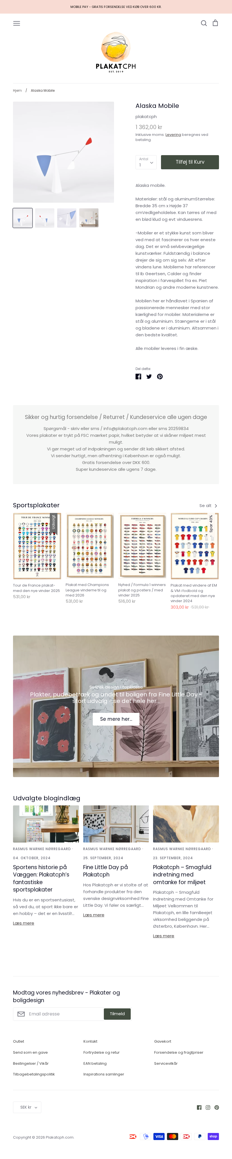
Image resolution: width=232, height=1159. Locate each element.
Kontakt (90, 1041)
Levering (173, 134)
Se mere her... (116, 719)
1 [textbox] (140, 165)
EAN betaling (95, 1063)
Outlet (18, 1041)
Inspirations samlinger (103, 1074)
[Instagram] (205, 1107)
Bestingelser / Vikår (31, 1063)
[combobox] (146, 162)
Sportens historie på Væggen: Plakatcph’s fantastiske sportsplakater (41, 878)
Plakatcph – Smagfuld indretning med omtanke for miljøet (182, 874)
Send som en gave (30, 1052)
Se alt (206, 505)
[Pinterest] (214, 1107)
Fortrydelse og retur (101, 1052)
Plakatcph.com (60, 1137)
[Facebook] (197, 1107)
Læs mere (23, 923)
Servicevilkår (166, 1063)
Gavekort (162, 1041)
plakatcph (146, 116)
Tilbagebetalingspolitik (34, 1074)
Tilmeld (117, 1014)
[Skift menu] (16, 23)
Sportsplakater (36, 505)
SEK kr (25, 1107)
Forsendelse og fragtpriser (178, 1052)
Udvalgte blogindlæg (46, 798)
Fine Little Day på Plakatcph (105, 871)
